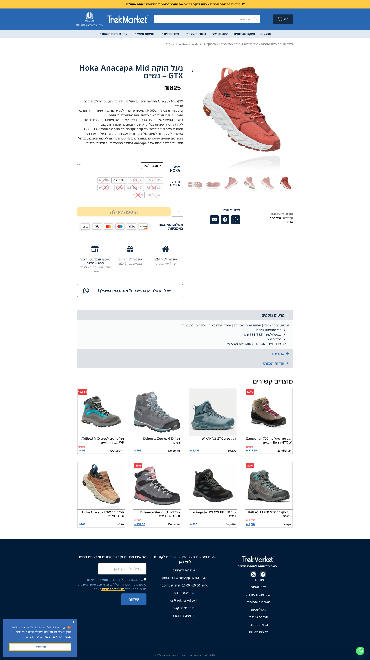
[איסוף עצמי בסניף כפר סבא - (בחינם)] (95, 249)
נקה (79, 164)
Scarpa (287, 524)
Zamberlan (285, 450)
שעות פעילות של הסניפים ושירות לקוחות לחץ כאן (185, 559)
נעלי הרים (226, 44)
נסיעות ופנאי (145, 34)
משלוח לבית (168, 259)
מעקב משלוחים (244, 34)
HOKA (289, 222)
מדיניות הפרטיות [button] (32, 636)
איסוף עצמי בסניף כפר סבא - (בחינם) (95, 261)
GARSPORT (117, 450)
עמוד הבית (286, 44)
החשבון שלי (220, 34)
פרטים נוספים (273, 315)
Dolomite (174, 450)
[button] (193, 70)
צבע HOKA (175, 168)
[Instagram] (253, 574)
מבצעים (265, 34)
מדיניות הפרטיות (113, 589)
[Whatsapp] (360, 651)
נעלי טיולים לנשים (246, 44)
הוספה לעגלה (124, 212)
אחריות (278, 353)
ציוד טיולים (171, 34)
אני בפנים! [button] (40, 647)
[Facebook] (263, 574)
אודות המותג (273, 363)
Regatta (231, 524)
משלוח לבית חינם (130, 259)
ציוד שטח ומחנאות (114, 34)
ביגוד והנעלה (197, 34)
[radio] (152, 166)
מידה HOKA (175, 183)
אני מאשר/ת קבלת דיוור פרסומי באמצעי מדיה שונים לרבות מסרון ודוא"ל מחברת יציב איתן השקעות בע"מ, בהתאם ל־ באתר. (112, 584)
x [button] (73, 621)
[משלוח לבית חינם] (130, 249)
